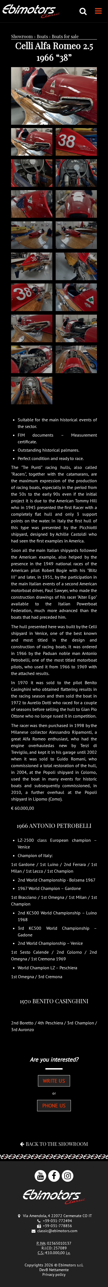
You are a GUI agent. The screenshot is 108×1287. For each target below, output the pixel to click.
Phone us (54, 1105)
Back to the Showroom (57, 1144)
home (31, 11)
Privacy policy (54, 1274)
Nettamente (59, 1269)
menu (98, 11)
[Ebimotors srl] (54, 1197)
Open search (83, 11)
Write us (54, 1081)
